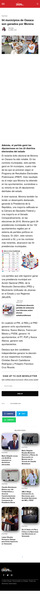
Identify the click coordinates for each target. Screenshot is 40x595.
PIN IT (21, 261)
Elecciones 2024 (15, 403)
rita (12, 28)
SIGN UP (20, 394)
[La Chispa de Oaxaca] (20, 4)
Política (4, 16)
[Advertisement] (20, 123)
